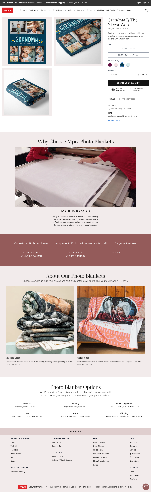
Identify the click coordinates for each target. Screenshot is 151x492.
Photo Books (58, 10)
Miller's (132, 471)
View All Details (114, 121)
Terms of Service (84, 487)
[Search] (146, 10)
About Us (133, 442)
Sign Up (146, 3)
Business (120, 10)
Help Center (56, 442)
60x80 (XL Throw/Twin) (128, 55)
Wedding (100, 10)
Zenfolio (133, 479)
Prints (22, 10)
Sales (84, 3)
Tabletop (44, 10)
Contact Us (56, 446)
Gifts (70, 10)
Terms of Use (68, 487)
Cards (79, 10)
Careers (133, 450)
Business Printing (17, 471)
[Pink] (116, 64)
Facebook (136, 454)
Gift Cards (110, 10)
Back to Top (76, 431)
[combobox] (128, 74)
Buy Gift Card (57, 456)
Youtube (135, 461)
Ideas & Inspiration (101, 461)
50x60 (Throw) (128, 49)
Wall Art (32, 10)
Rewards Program (100, 457)
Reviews (133, 446)
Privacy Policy (126, 487)
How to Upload (99, 442)
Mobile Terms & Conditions (105, 487)
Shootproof (134, 475)
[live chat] (146, 487)
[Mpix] (7, 10)
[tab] (112, 99)
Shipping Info (98, 450)
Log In (138, 3)
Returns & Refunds (101, 454)
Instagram (136, 457)
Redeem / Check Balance (62, 460)
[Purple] (110, 64)
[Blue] (128, 64)
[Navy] (122, 64)
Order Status (98, 446)
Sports (89, 10)
